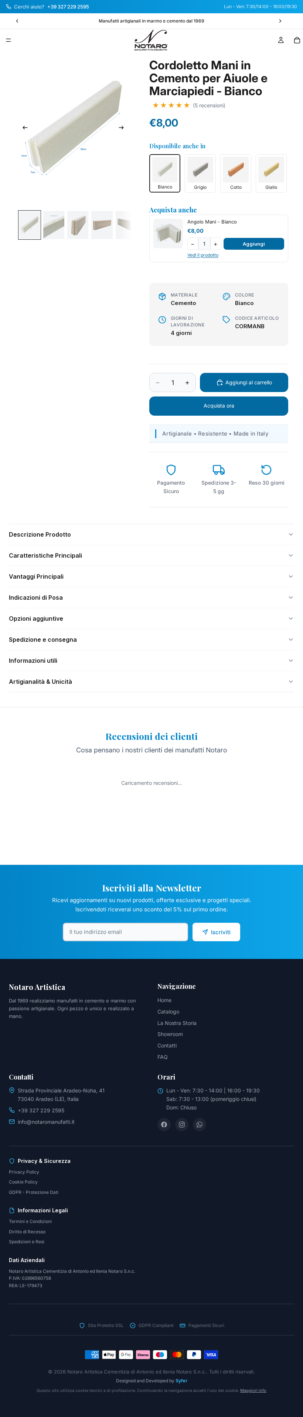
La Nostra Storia (177, 1023)
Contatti (167, 1045)
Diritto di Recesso (27, 1231)
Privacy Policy (24, 1172)
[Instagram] (181, 1124)
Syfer (181, 1380)
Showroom (170, 1034)
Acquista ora (219, 405)
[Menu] (8, 40)
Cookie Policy (23, 1182)
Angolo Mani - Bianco (212, 222)
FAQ (162, 1057)
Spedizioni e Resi (26, 1241)
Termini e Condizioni (30, 1221)
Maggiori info (253, 1390)
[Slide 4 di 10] (101, 225)
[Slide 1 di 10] (29, 225)
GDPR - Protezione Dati (33, 1192)
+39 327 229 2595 (41, 1110)
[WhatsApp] (199, 1124)
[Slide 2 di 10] (53, 225)
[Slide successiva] (280, 21)
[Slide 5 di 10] (126, 225)
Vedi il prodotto (202, 255)
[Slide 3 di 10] (77, 225)
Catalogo (168, 1011)
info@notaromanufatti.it (46, 1122)
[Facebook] (164, 1124)
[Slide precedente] (17, 21)
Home (164, 1000)
